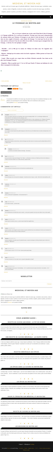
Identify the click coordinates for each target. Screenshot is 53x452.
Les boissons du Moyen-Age (26, 426)
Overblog (32, 444)
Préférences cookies (26, 450)
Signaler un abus (31, 448)
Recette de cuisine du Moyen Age (26, 411)
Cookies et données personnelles (44, 448)
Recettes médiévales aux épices (26, 352)
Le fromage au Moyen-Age (26, 23)
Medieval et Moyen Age (26, 3)
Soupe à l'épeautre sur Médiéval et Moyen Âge (26, 396)
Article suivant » (48, 81)
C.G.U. (36, 448)
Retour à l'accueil (26, 82)
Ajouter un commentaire (12, 110)
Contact (25, 448)
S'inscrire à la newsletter (6, 92)
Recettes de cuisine (26, 20)
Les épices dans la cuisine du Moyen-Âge (26, 367)
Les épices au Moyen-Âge (26, 381)
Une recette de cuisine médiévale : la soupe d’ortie (26, 337)
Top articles (21, 448)
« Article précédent (5, 81)
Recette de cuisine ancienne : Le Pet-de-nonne (26, 322)
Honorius (16, 102)
